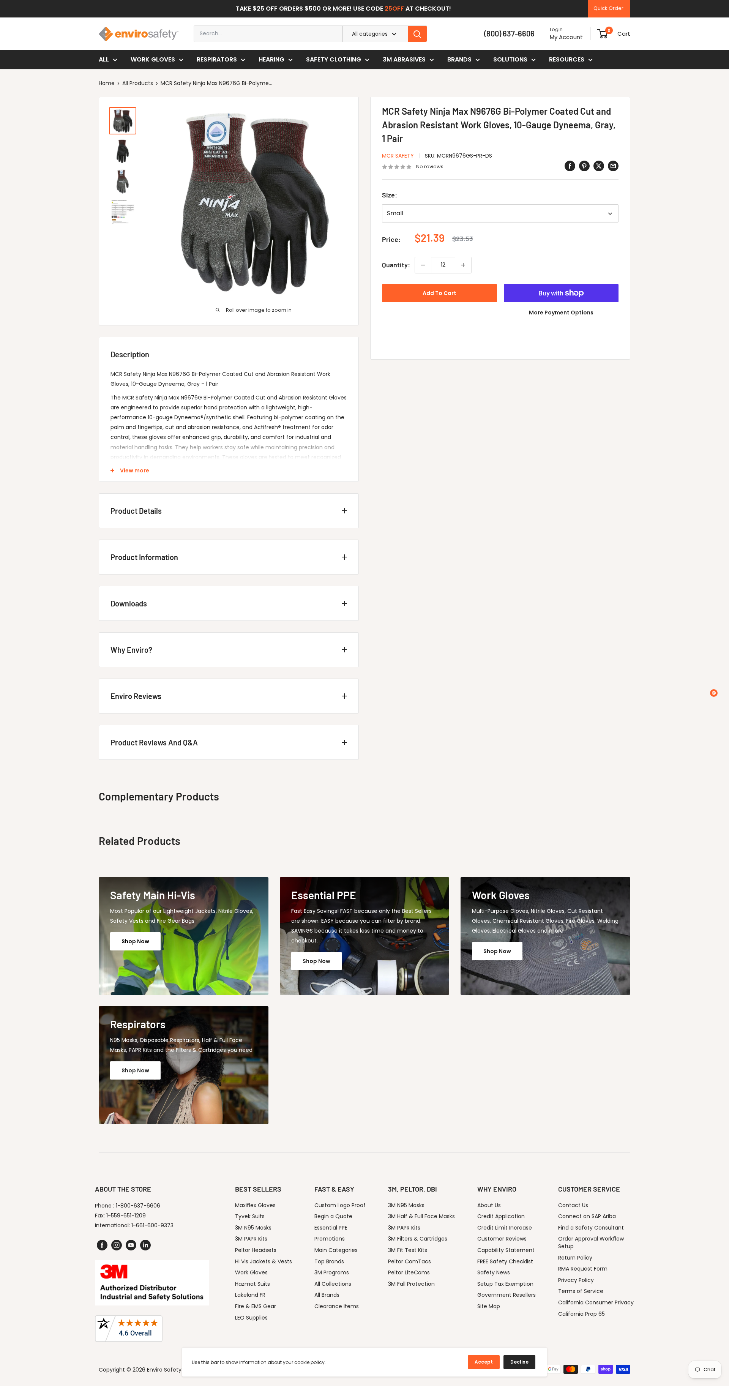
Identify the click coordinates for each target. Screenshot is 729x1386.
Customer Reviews (502, 1238)
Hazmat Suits (252, 1284)
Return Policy (575, 1257)
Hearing (271, 59)
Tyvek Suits (250, 1216)
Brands (459, 59)
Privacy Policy (576, 1280)
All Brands (326, 1295)
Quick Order (608, 8)
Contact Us (573, 1205)
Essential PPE (330, 1227)
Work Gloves (153, 59)
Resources (566, 59)
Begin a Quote (333, 1216)
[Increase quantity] (463, 265)
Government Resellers (506, 1295)
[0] (602, 33)
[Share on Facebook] (570, 166)
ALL (104, 59)
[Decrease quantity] (423, 265)
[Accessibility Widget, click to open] (714, 693)
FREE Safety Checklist (505, 1261)
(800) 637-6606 (509, 33)
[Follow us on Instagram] (116, 1245)
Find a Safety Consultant (591, 1227)
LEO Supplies (251, 1317)
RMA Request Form (583, 1268)
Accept (484, 1362)
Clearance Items (336, 1306)
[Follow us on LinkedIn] (145, 1245)
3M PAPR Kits (251, 1238)
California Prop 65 (581, 1314)
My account (566, 37)
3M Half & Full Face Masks (421, 1216)
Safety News (493, 1272)
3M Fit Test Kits (407, 1250)
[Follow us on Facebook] (102, 1245)
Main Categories (336, 1250)
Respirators (217, 59)
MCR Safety (398, 155)
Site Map (488, 1306)
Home (107, 83)
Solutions (510, 59)
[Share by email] (613, 166)
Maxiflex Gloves (255, 1205)
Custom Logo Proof (340, 1205)
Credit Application (501, 1216)
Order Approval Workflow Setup (591, 1242)
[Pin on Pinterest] (584, 166)
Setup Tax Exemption (505, 1284)
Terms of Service (580, 1291)
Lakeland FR (250, 1295)
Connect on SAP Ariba (587, 1216)
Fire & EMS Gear (255, 1306)
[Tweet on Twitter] (598, 166)
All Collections (332, 1284)
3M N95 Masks (253, 1227)
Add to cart (439, 293)
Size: (389, 195)
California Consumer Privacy (596, 1302)
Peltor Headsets (255, 1250)
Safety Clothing (333, 59)
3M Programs (331, 1272)
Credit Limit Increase (504, 1227)
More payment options (561, 312)
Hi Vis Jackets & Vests (263, 1261)
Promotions (329, 1238)
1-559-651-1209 (126, 1215)
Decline (519, 1362)
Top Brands (329, 1261)
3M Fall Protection (411, 1284)
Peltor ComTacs (409, 1261)
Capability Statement (506, 1250)
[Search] (417, 34)
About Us (489, 1205)
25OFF (394, 8)
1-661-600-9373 (152, 1225)
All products (137, 83)
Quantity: (396, 264)
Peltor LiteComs (409, 1272)
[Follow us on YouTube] (131, 1245)
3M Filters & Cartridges (417, 1238)
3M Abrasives (404, 59)
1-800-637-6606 (138, 1205)
